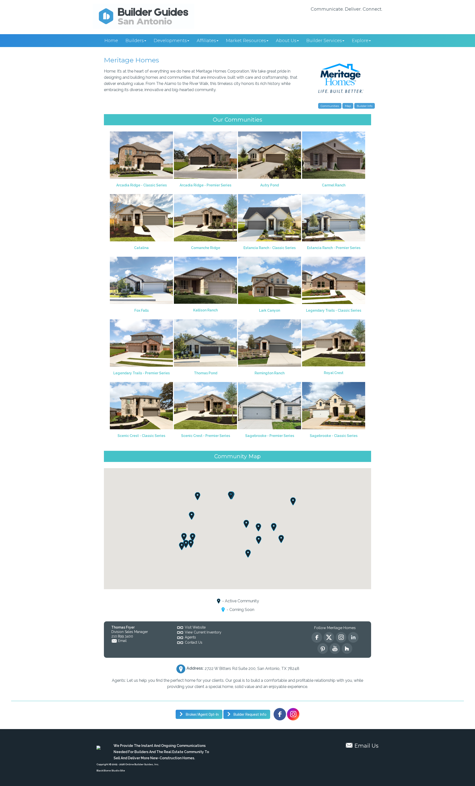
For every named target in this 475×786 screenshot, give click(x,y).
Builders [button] (134, 40)
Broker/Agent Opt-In (202, 714)
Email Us (366, 745)
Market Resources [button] (246, 40)
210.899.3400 (122, 636)
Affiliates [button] (206, 40)
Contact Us (193, 642)
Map (348, 106)
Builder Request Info (249, 714)
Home (111, 40)
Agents (190, 637)
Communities (330, 106)
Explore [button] (360, 40)
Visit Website (195, 627)
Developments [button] (170, 40)
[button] (186, 544)
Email (122, 641)
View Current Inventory (203, 632)
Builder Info (364, 106)
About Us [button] (286, 40)
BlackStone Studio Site (110, 770)
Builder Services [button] (324, 40)
